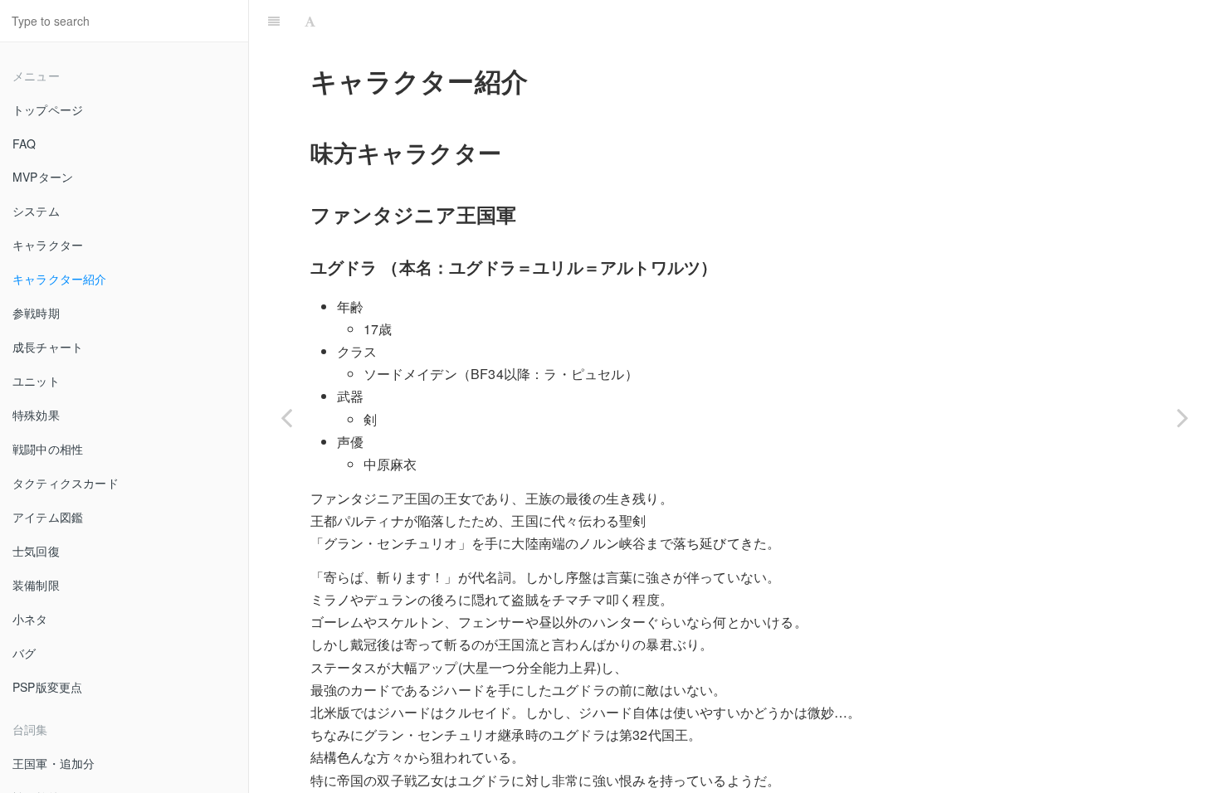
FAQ (24, 143)
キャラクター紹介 (59, 278)
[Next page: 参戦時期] (1182, 417)
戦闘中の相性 (47, 448)
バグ (24, 653)
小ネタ (30, 619)
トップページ (47, 109)
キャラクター (47, 244)
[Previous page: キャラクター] (286, 417)
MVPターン (42, 176)
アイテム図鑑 (47, 516)
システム (36, 210)
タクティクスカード (65, 482)
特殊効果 (36, 414)
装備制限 (36, 585)
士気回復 (36, 550)
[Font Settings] (310, 20)
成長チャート (47, 346)
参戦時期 (36, 312)
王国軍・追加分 (53, 763)
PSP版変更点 (47, 687)
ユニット (36, 380)
